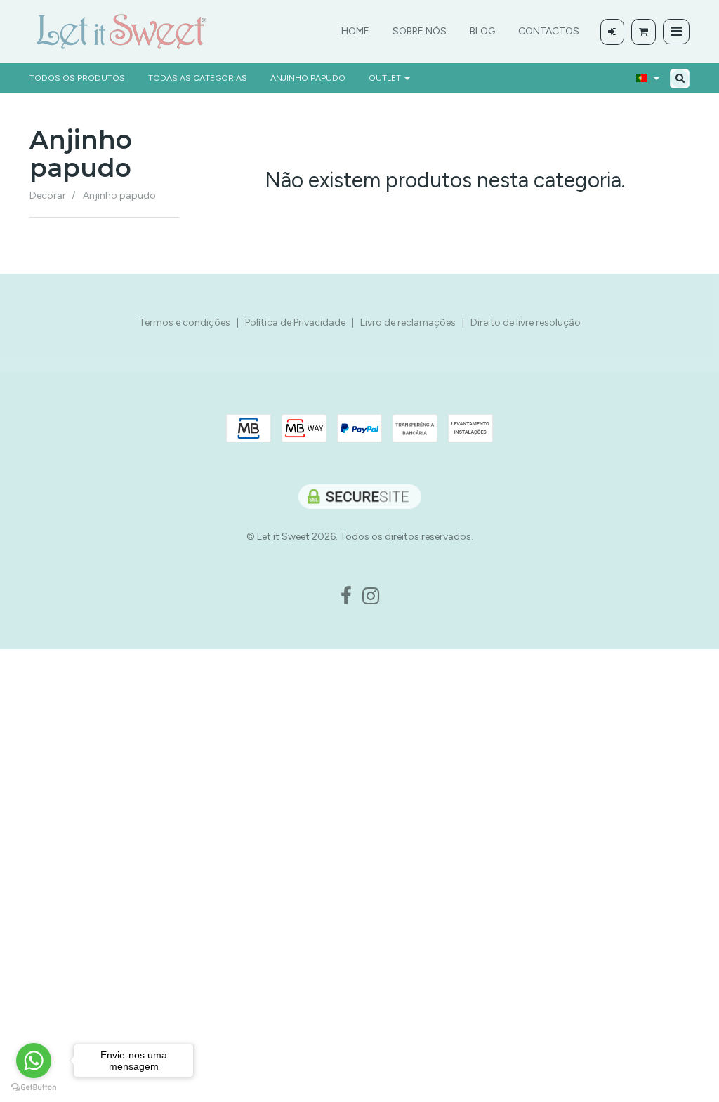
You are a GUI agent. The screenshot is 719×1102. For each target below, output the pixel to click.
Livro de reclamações (408, 322)
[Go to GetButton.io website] (33, 1087)
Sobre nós (420, 31)
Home (355, 31)
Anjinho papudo (307, 78)
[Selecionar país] (647, 78)
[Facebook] (346, 596)
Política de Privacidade (295, 322)
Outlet (386, 78)
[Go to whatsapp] (33, 1060)
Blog (482, 31)
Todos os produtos (77, 78)
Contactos (548, 31)
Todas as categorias (197, 78)
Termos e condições (184, 322)
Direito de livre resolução (525, 322)
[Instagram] (370, 596)
